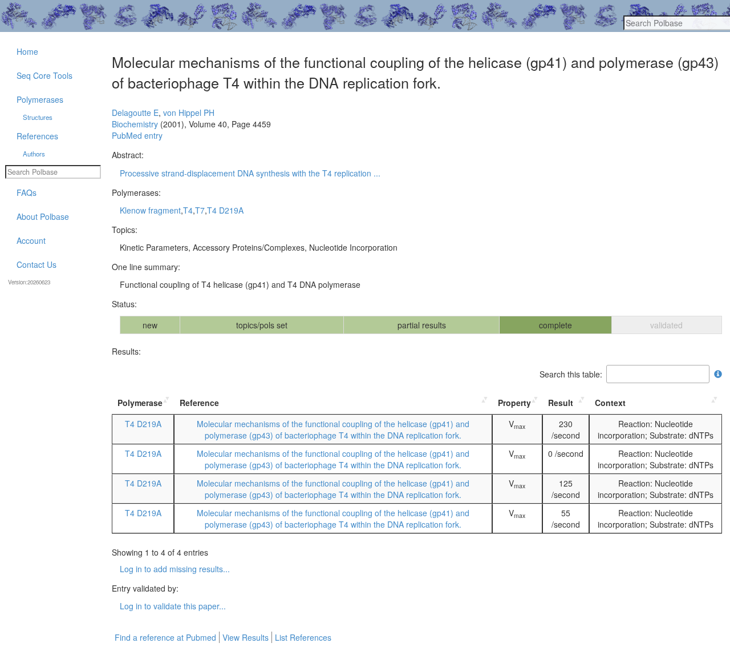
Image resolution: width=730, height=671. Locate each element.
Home (27, 51)
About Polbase (43, 216)
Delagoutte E (135, 112)
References (37, 136)
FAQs (26, 192)
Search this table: (571, 374)
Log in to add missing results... (175, 568)
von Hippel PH (188, 112)
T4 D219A (225, 210)
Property (514, 402)
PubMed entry (137, 135)
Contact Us (36, 264)
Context (610, 402)
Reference (199, 402)
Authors (34, 153)
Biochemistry (135, 124)
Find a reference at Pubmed (165, 637)
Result (560, 402)
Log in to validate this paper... (173, 606)
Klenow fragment (150, 210)
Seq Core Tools (44, 75)
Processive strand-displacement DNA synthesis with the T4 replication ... (250, 173)
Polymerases (40, 99)
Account (31, 240)
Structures (37, 117)
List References (303, 637)
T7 (200, 210)
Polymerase (140, 402)
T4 (188, 210)
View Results (245, 637)
